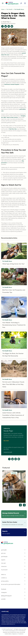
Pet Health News (19, 9)
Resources (4, 566)
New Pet (3, 563)
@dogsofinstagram (6, 595)
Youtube (3, 599)
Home (3, 9)
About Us (3, 574)
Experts (3, 560)
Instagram (4, 592)
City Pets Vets (13, 129)
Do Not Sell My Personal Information (10, 584)
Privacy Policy (5, 581)
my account (4, 569)
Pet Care (3, 553)
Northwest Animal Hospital (11, 84)
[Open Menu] (3, 3)
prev (20, 505)
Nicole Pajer (7, 22)
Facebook (3, 589)
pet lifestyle (4, 556)
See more (6, 440)
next (24, 505)
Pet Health (9, 9)
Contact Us (4, 577)
